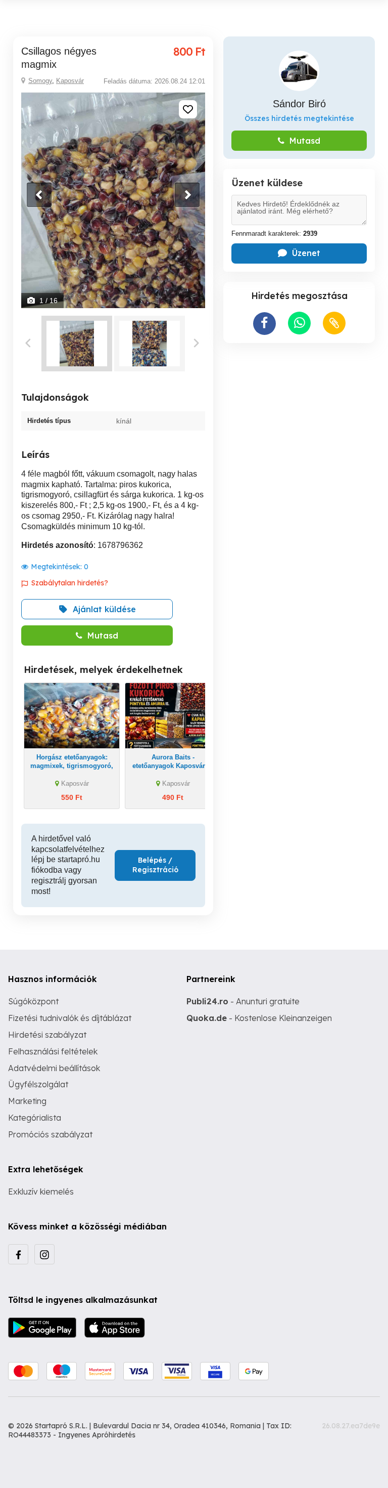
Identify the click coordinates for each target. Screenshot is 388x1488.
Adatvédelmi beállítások (54, 1068)
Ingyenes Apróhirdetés (96, 1434)
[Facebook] (18, 1254)
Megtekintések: (59, 566)
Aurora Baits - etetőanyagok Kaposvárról (173, 761)
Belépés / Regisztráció (155, 865)
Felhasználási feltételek (53, 1051)
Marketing (27, 1101)
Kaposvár (70, 80)
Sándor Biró (299, 103)
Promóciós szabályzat (50, 1134)
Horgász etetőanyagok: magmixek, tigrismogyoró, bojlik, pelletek (71, 765)
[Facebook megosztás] (264, 323)
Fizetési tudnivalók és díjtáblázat (69, 1018)
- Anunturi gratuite (243, 1001)
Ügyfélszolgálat (38, 1084)
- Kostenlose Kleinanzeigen (259, 1018)
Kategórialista (34, 1118)
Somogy (40, 80)
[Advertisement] (299, 416)
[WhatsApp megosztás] (299, 323)
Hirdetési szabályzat (47, 1035)
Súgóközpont (33, 1001)
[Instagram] (44, 1254)
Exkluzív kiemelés (41, 1191)
